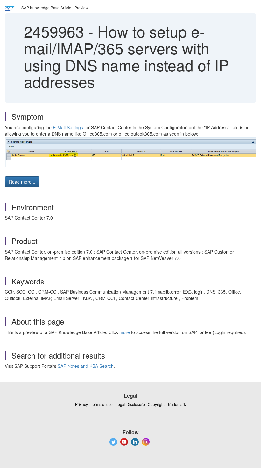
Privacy (81, 404)
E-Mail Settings (68, 127)
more (124, 332)
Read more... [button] (22, 181)
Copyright (156, 404)
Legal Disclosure (130, 404)
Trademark (176, 404)
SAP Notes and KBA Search (86, 366)
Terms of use (102, 404)
